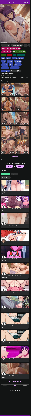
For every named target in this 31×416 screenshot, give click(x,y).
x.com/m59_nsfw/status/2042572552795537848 (15, 77)
